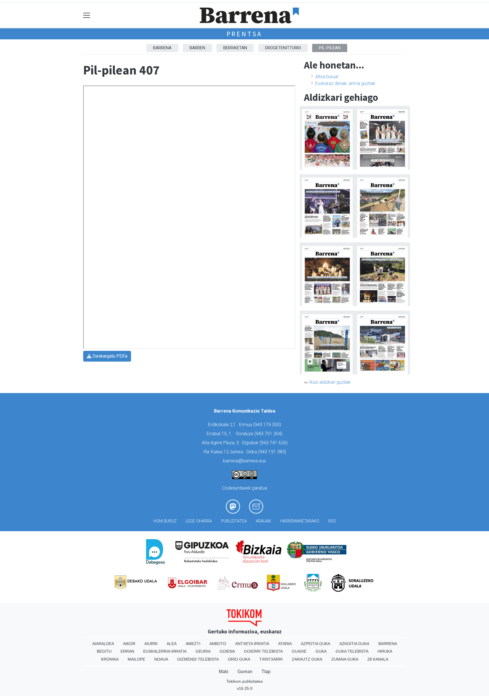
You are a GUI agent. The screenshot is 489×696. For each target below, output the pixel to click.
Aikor (129, 643)
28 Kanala (377, 659)
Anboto (217, 643)
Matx (223, 671)
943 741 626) (274, 442)
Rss (332, 521)
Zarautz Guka (307, 659)
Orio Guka (239, 659)
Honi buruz (165, 521)
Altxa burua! (326, 76)
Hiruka (385, 651)
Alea (172, 643)
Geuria (203, 651)
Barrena (162, 47)
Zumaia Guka (344, 659)
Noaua (161, 659)
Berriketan (235, 47)
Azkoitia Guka (354, 643)
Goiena (227, 651)
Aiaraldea (103, 643)
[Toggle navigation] (87, 15)
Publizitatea (234, 521)
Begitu (104, 651)
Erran (127, 651)
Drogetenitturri (283, 47)
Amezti (193, 643)
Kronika (110, 659)
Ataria (285, 643)
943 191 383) (272, 451)
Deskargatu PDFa (109, 356)
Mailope (136, 659)
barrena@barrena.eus (244, 461)
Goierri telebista (263, 651)
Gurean (244, 671)
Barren (197, 47)
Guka (321, 651)
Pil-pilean (329, 47)
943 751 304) (269, 433)
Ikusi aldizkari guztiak (330, 382)
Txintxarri (271, 659)
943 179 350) (267, 424)
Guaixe (299, 651)
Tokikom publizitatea (244, 681)
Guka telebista (352, 651)
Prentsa (245, 33)
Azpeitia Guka (315, 643)
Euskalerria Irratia (164, 651)
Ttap (266, 671)
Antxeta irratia (252, 643)
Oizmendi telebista (198, 659)
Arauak (263, 521)
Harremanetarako (299, 521)
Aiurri (151, 643)
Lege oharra (199, 521)
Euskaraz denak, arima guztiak (345, 83)
